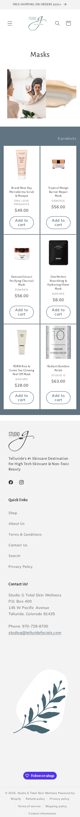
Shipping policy (56, 806)
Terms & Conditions (25, 534)
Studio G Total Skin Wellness (37, 793)
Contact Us (18, 545)
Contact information (42, 813)
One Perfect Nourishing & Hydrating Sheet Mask (58, 282)
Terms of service (29, 806)
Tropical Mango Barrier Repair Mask (58, 192)
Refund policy (35, 798)
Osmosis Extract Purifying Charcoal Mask (22, 280)
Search (14, 556)
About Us (17, 523)
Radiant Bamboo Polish (58, 368)
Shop (13, 513)
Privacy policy (59, 798)
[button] (9, 23)
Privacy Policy (21, 566)
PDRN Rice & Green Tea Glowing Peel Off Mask (21, 370)
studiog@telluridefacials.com (35, 632)
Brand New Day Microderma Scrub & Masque (21, 192)
